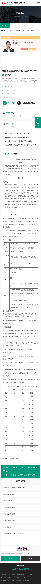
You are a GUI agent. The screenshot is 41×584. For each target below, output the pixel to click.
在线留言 (15, 154)
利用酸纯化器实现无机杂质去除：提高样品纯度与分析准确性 (21, 145)
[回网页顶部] (38, 119)
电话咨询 (37, 125)
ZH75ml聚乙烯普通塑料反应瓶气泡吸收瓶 (24, 467)
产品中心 (5, 25)
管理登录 (18, 580)
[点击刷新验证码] (23, 549)
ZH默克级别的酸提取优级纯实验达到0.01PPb (25, 475)
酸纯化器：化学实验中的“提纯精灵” (16, 137)
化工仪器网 (11, 580)
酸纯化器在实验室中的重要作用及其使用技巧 (19, 141)
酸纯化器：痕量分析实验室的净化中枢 (17, 133)
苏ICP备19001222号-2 (20, 577)
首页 (11, 30)
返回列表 (8, 471)
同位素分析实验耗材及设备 (31, 30)
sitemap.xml (26, 580)
